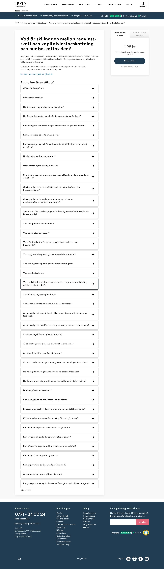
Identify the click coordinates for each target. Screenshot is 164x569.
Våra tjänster (84, 4)
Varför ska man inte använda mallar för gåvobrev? (47, 304)
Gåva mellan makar (33, 98)
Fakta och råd (62, 516)
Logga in (143, 6)
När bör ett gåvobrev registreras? (39, 156)
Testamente (61, 538)
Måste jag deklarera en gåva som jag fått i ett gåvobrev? (50, 418)
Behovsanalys (68, 4)
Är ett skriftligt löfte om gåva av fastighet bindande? (48, 344)
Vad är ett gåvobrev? (33, 273)
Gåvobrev (42, 23)
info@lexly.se (20, 533)
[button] (129, 61)
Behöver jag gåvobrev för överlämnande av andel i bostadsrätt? (54, 409)
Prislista (99, 4)
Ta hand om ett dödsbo (66, 524)
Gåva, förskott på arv (33, 88)
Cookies (59, 521)
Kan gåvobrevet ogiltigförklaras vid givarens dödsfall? (49, 446)
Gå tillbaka (26, 490)
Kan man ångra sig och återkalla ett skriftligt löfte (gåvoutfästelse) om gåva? (55, 145)
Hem (17, 22)
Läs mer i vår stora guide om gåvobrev (36, 74)
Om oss (129, 4)
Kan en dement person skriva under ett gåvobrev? (47, 428)
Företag (25, 10)
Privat (17, 10)
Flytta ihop (60, 527)
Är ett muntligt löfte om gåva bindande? (42, 335)
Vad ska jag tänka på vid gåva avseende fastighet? (48, 264)
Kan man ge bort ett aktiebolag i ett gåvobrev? (46, 400)
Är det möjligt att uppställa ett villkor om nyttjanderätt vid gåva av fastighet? (55, 314)
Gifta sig (59, 530)
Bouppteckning (62, 544)
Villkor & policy (62, 519)
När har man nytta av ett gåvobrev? (40, 166)
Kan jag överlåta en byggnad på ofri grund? (44, 465)
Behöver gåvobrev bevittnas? (37, 390)
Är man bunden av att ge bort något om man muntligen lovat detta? (55, 362)
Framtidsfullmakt (63, 541)
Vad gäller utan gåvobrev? (36, 233)
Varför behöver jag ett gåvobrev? (39, 295)
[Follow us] (128, 559)
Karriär (59, 513)
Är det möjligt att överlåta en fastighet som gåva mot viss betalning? (56, 325)
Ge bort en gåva (63, 536)
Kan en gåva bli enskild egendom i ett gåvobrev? (47, 437)
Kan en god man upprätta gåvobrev (40, 456)
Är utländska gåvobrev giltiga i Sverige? (42, 474)
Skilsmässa (61, 533)
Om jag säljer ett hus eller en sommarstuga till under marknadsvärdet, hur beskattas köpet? (48, 200)
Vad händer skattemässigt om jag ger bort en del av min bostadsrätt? (50, 243)
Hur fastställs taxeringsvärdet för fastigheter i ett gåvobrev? (52, 116)
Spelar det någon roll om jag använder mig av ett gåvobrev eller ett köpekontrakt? (56, 213)
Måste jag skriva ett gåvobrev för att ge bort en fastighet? (51, 372)
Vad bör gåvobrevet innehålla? (38, 224)
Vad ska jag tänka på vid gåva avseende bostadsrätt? (49, 254)
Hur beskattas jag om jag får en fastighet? (43, 107)
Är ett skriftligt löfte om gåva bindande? (42, 353)
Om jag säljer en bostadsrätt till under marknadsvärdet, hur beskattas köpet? (52, 188)
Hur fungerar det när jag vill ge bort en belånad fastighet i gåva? (54, 381)
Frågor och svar (114, 4)
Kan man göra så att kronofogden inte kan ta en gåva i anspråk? (54, 126)
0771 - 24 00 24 (30, 515)
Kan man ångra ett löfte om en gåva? (41, 135)
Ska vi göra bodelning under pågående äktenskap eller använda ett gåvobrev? (56, 176)
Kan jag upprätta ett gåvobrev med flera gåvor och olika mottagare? (56, 483)
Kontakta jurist (50, 4)
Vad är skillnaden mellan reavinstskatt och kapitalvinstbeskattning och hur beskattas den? (55, 283)
